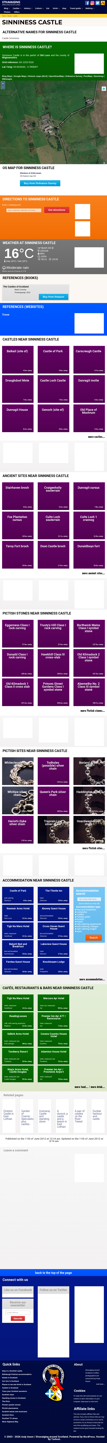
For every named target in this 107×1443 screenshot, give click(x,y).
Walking (89, 8)
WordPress (89, 1436)
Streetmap (99, 76)
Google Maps (20, 76)
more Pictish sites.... (93, 848)
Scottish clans (8, 1395)
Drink (55, 8)
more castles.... (96, 437)
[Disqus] (35, 1183)
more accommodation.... (92, 979)
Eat (47, 8)
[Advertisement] (91, 457)
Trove (5, 314)
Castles (16, 8)
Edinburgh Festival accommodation (17, 1374)
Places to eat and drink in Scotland (16, 1384)
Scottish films (8, 1415)
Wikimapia (7, 79)
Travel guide (75, 8)
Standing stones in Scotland (13, 1398)
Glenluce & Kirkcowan (30, 173)
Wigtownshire (9, 57)
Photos (7, 12)
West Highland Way (10, 1422)
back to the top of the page (53, 1273)
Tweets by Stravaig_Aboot (47, 1295)
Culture (38, 8)
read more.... (100, 1384)
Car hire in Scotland (10, 1381)
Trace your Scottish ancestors (14, 1391)
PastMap (88, 76)
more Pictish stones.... (93, 710)
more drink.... (98, 1087)
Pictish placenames (10, 1408)
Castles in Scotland (10, 1388)
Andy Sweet (27, 1436)
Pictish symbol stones (11, 1405)
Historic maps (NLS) (37, 76)
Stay (64, 8)
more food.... (81, 1087)
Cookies (79, 1390)
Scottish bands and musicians (14, 1411)
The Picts (6, 1401)
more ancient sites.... (93, 573)
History (27, 8)
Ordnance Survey (73, 76)
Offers (17, 12)
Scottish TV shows (10, 1418)
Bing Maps (7, 76)
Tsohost (55, 1439)
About (78, 1364)
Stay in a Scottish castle (12, 1371)
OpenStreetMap (56, 76)
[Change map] (104, 89)
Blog (6, 8)
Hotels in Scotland (9, 1378)
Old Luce (45, 55)
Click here (84, 1401)
